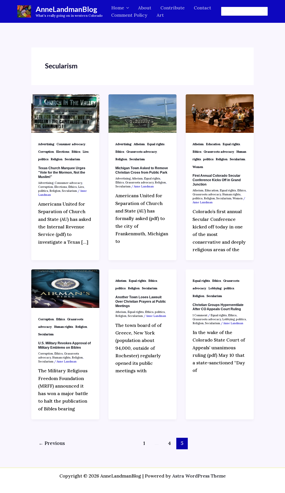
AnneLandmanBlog (66, 9)
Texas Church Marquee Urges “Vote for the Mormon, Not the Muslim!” (61, 172)
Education (213, 144)
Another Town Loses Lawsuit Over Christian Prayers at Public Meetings (140, 301)
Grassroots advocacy (141, 152)
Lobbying (215, 288)
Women (198, 167)
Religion (56, 159)
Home (117, 8)
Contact (202, 8)
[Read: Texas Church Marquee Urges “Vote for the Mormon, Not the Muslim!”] (65, 113)
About (144, 8)
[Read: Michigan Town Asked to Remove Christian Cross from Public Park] (142, 113)
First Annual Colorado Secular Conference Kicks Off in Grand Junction (217, 180)
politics (43, 159)
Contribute (172, 8)
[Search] (264, 11)
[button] (126, 8)
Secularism (72, 159)
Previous (52, 443)
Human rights (231, 194)
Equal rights (155, 144)
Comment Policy (129, 15)
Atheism (139, 144)
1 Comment (200, 315)
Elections (62, 152)
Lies (85, 152)
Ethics (76, 152)
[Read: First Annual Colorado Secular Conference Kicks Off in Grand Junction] (220, 113)
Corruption (46, 152)
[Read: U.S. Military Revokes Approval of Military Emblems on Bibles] (65, 288)
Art (160, 15)
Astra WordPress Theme (199, 476)
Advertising (46, 144)
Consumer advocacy (71, 144)
